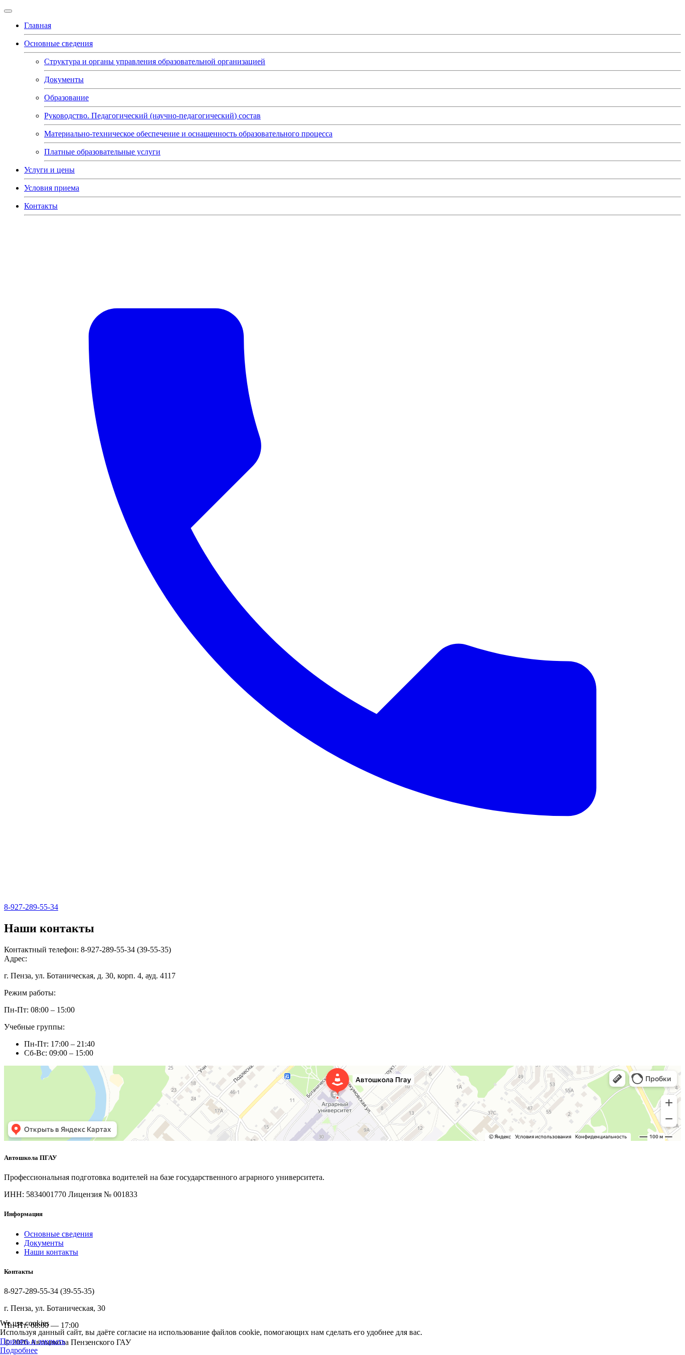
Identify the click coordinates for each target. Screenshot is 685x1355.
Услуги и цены (49, 169)
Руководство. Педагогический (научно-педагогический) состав (152, 115)
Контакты (41, 206)
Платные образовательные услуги (102, 151)
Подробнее (19, 1350)
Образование (66, 97)
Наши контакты (51, 1252)
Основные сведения (58, 43)
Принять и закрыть (32, 1341)
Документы (64, 79)
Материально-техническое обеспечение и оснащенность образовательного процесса (188, 133)
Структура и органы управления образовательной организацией (154, 61)
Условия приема (51, 188)
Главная (37, 25)
